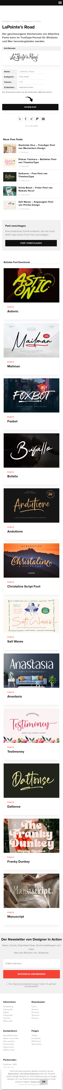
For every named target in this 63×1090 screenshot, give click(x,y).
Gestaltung (8, 1006)
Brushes (35, 1012)
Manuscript (15, 916)
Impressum (35, 1082)
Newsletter (37, 1044)
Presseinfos (8, 1044)
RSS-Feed (36, 1041)
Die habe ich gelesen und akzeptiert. (32, 985)
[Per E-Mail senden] (43, 118)
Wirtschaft (7, 1021)
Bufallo (12, 476)
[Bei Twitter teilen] (20, 118)
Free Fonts (24, 77)
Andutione (15, 531)
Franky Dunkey (18, 861)
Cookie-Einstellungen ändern (31, 1084)
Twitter (35, 1035)
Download (30, 107)
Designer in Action (17, 12)
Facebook (36, 1038)
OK (43, 1081)
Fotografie (8, 1015)
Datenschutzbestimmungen (26, 984)
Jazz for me (8, 1067)
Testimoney (15, 751)
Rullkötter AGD (10, 1064)
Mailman (13, 366)
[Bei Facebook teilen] (25, 118)
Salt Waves (15, 641)
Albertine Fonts (26, 87)
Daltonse (14, 806)
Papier (6, 1012)
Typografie (8, 1009)
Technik (6, 1018)
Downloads (28, 21)
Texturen (36, 1015)
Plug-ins (35, 1018)
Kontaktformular (10, 1035)
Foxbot (12, 421)
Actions (35, 1009)
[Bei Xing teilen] (31, 118)
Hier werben (9, 1041)
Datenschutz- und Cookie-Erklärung (23, 1074)
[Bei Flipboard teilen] (37, 118)
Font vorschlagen (15, 225)
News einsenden (11, 1038)
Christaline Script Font (23, 586)
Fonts (38, 21)
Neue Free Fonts (13, 139)
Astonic (12, 311)
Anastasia (14, 696)
